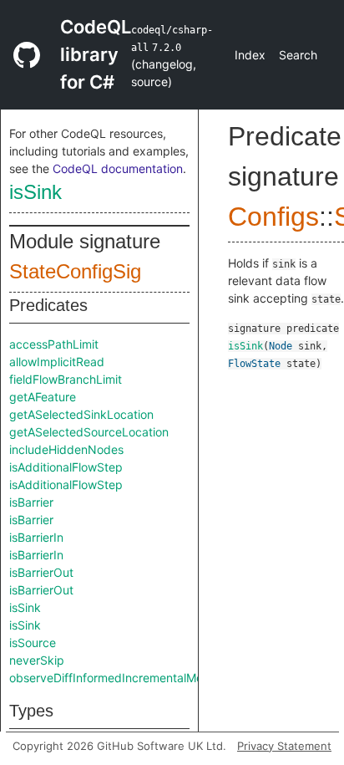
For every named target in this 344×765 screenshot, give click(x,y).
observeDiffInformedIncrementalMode (113, 678)
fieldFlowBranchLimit (65, 379)
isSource (32, 642)
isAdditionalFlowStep (66, 467)
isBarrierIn (36, 537)
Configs (273, 216)
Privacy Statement (284, 745)
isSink (35, 192)
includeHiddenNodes (66, 449)
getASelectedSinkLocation (81, 414)
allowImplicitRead (56, 361)
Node (280, 346)
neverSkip (36, 660)
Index (250, 55)
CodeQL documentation (118, 168)
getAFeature (42, 397)
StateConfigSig (75, 271)
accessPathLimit (54, 344)
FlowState (254, 364)
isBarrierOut (41, 572)
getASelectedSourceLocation (89, 432)
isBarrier (31, 502)
